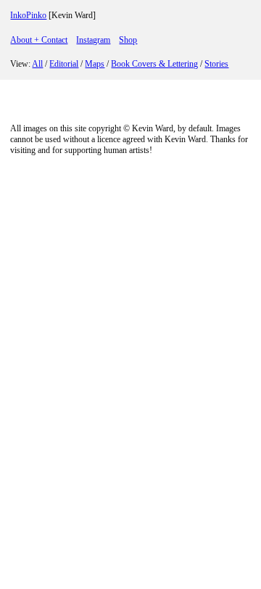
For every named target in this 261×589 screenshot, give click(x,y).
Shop (128, 40)
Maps (94, 64)
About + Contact (38, 40)
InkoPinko (28, 15)
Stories (216, 64)
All (37, 64)
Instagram (93, 40)
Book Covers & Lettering (154, 64)
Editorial (63, 64)
